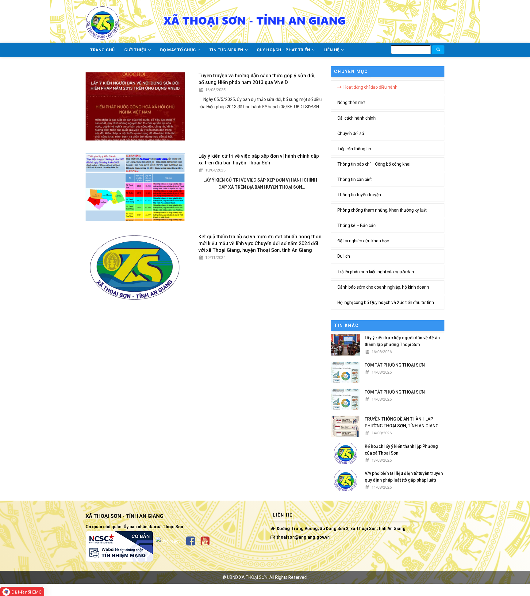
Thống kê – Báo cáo (356, 225)
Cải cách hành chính (356, 118)
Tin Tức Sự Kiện (226, 50)
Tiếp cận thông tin (354, 148)
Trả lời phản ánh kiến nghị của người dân (375, 271)
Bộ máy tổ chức (178, 50)
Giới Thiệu (136, 50)
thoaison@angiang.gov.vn (303, 537)
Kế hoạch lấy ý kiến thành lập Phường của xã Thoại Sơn (401, 450)
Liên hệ (332, 50)
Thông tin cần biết (354, 179)
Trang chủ (102, 50)
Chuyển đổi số (350, 133)
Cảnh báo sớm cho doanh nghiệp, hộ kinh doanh (383, 287)
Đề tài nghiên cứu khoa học (363, 240)
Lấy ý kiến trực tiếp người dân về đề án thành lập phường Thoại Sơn (402, 341)
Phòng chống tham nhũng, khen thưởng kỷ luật (382, 210)
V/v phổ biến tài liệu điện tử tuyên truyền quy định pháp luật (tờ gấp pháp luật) (404, 477)
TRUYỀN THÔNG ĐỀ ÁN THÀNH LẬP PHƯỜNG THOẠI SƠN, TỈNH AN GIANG (402, 422)
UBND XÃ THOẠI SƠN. (247, 577)
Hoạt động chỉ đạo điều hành (371, 87)
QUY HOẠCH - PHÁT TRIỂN (284, 50)
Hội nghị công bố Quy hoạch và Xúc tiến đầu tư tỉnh (385, 302)
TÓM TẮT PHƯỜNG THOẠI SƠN (395, 365)
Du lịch (343, 256)
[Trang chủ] (102, 19)
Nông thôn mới (351, 102)
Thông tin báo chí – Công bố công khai (373, 164)
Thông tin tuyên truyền (359, 194)
